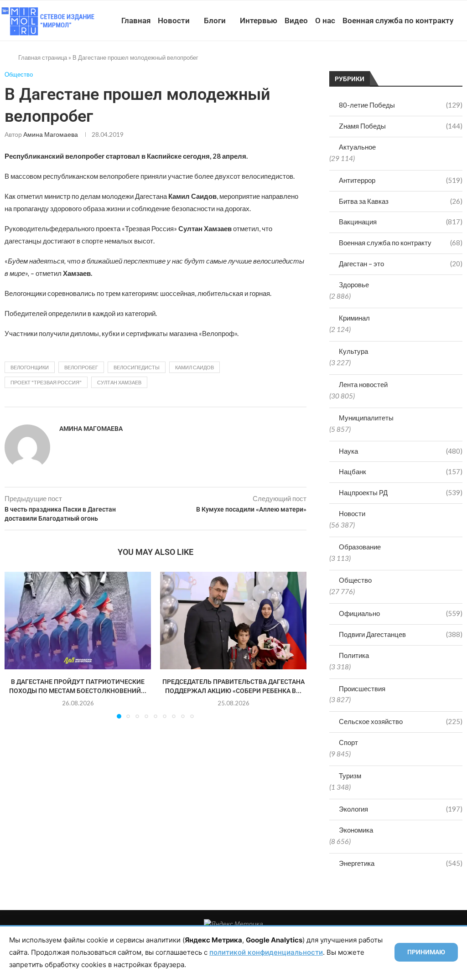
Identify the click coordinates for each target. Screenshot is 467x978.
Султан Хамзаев (119, 382)
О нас (325, 20)
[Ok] (443, 62)
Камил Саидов (194, 367)
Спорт (348, 742)
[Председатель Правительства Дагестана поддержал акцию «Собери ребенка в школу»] (233, 620)
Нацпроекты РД (400, 492)
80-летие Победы (400, 105)
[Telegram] (433, 62)
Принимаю (426, 952)
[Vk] (424, 62)
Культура (353, 351)
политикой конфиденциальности (266, 952)
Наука (400, 451)
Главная (135, 20)
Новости (174, 20)
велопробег (81, 367)
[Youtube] (414, 62)
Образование (360, 547)
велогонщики (29, 367)
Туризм (350, 775)
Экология (400, 809)
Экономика (356, 830)
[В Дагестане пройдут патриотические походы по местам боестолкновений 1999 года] (78, 620)
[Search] (462, 62)
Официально (400, 613)
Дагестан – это (400, 263)
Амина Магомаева (50, 134)
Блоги (215, 20)
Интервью (258, 20)
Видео (296, 20)
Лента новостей (363, 384)
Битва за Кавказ (400, 201)
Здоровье (354, 284)
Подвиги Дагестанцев (400, 634)
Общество (355, 580)
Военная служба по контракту (397, 20)
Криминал (354, 318)
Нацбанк (400, 471)
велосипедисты (137, 367)
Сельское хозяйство (400, 721)
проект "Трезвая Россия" (46, 382)
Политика (354, 655)
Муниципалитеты (366, 418)
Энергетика (400, 863)
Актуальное (357, 147)
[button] (17, 644)
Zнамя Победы (400, 126)
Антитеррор (400, 180)
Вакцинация (400, 221)
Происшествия (362, 688)
